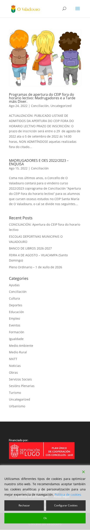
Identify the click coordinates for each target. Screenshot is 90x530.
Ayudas (14, 285)
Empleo (14, 318)
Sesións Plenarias (22, 386)
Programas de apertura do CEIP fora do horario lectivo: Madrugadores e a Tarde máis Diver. (42, 98)
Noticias (15, 366)
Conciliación (40, 106)
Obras (13, 372)
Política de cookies (68, 494)
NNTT (13, 359)
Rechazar (24, 505)
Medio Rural (18, 352)
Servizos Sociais (20, 379)
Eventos (14, 325)
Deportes (15, 305)
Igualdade (16, 339)
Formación (16, 332)
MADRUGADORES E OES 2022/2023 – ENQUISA (39, 162)
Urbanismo (17, 406)
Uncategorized (61, 106)
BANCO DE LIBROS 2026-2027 (30, 248)
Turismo (15, 393)
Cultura (14, 298)
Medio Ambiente (21, 345)
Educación (16, 312)
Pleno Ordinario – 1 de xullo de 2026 (35, 267)
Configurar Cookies (66, 505)
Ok (45, 518)
